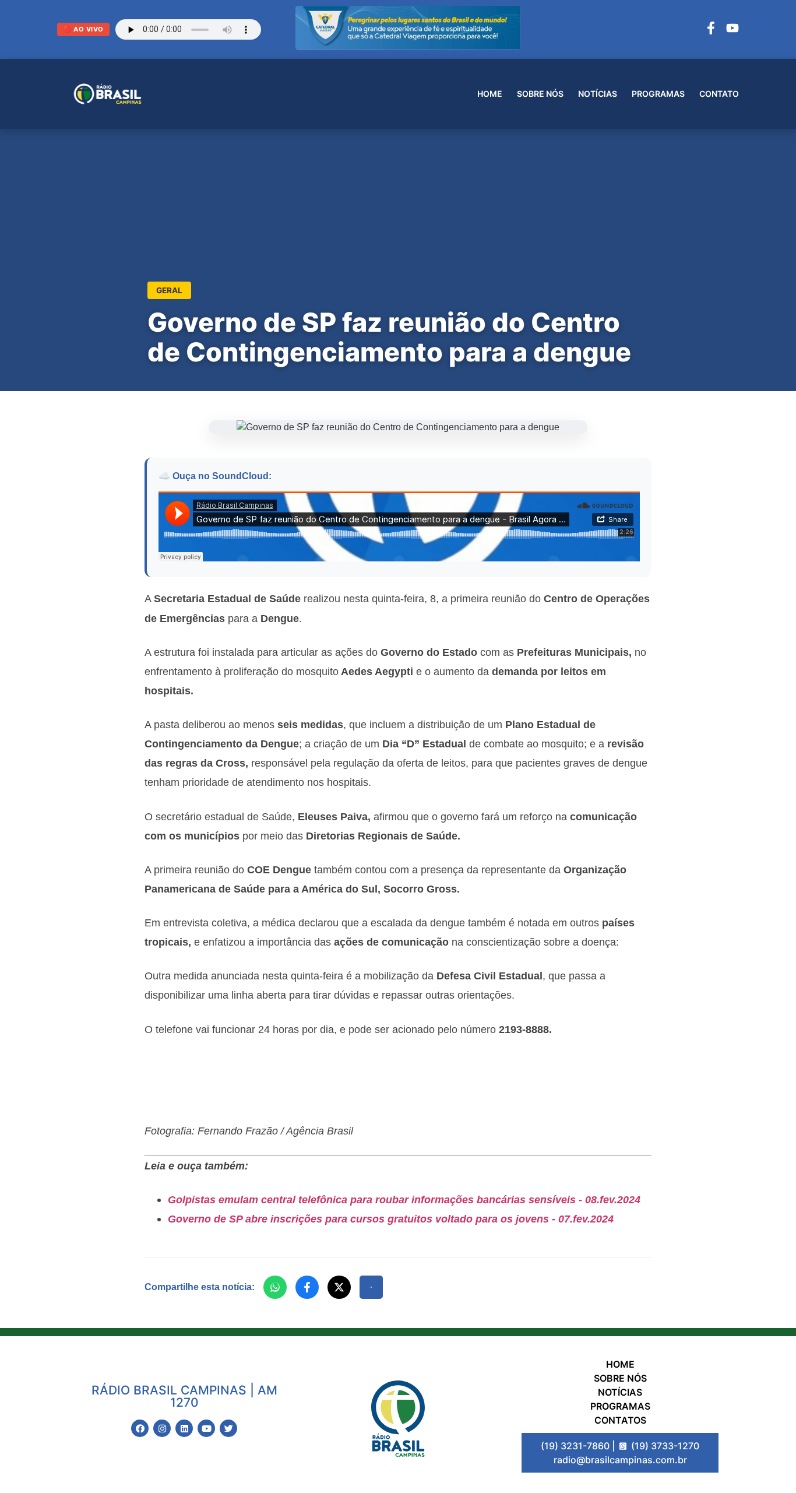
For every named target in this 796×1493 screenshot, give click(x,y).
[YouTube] (732, 30)
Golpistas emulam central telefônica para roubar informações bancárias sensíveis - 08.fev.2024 (404, 1199)
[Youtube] (206, 1428)
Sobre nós (540, 94)
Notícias (597, 94)
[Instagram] (162, 1428)
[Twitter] (228, 1428)
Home (489, 94)
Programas (658, 94)
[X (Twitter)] (339, 1287)
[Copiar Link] (371, 1287)
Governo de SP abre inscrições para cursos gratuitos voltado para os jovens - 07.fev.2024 (391, 1219)
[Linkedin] (184, 1428)
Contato (719, 94)
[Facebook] (711, 30)
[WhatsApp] (275, 1287)
